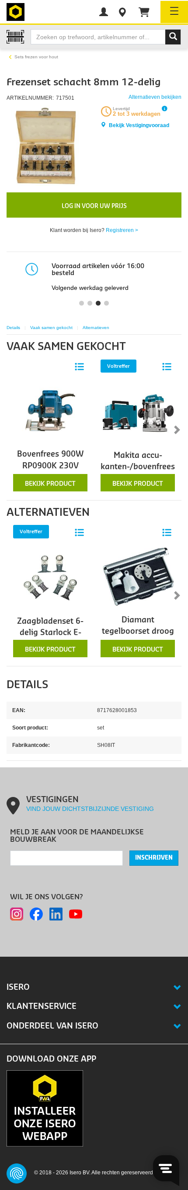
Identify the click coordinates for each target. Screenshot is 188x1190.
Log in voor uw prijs (94, 206)
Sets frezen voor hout (36, 56)
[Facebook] (36, 914)
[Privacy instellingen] (17, 1173)
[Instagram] (16, 914)
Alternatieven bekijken (155, 97)
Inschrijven (154, 858)
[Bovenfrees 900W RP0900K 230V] (50, 410)
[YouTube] (75, 914)
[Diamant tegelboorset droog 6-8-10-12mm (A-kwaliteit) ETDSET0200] (138, 575)
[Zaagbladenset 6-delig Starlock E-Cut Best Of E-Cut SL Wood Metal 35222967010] (50, 578)
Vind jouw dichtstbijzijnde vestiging (90, 808)
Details (13, 327)
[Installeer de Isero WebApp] (45, 1107)
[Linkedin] (56, 914)
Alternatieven (96, 327)
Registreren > (122, 230)
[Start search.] (173, 37)
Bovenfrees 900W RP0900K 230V (50, 459)
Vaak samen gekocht (51, 327)
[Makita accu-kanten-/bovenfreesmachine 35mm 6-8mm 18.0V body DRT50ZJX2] (138, 412)
